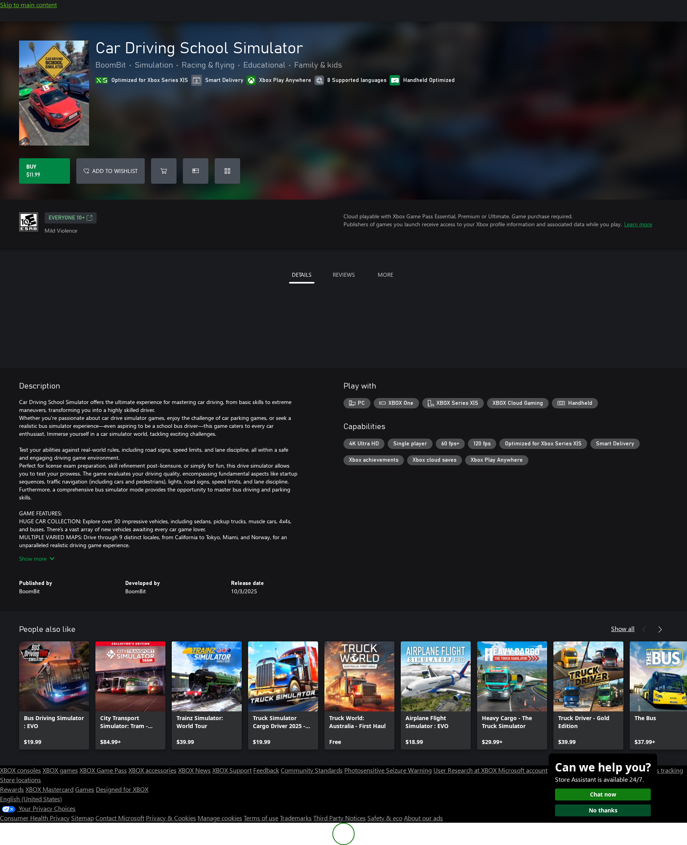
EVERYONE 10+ (67, 218)
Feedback (266, 770)
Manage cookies (220, 818)
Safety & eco (384, 818)
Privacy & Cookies (171, 818)
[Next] (660, 629)
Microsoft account (522, 770)
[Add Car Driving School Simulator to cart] (164, 171)
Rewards (12, 789)
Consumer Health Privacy (35, 818)
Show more (33, 558)
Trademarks (296, 818)
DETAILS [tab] (301, 274)
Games (84, 789)
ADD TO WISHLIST (115, 171)
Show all (623, 628)
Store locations (20, 779)
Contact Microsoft (119, 818)
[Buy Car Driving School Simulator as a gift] (195, 171)
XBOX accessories (152, 770)
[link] (54, 695)
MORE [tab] (385, 274)
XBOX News (194, 770)
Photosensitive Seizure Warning (388, 770)
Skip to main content (28, 4)
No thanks (603, 810)
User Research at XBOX (465, 770)
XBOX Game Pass (103, 770)
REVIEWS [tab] (344, 274)
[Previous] (644, 629)
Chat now (603, 794)
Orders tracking (661, 770)
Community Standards (312, 770)
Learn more (638, 224)
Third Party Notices (339, 818)
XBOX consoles (20, 770)
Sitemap (82, 818)
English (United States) (31, 798)
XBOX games (60, 770)
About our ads (423, 818)
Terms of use (261, 818)
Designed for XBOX (122, 789)
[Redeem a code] (227, 171)
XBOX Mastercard (49, 789)
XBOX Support (232, 770)
